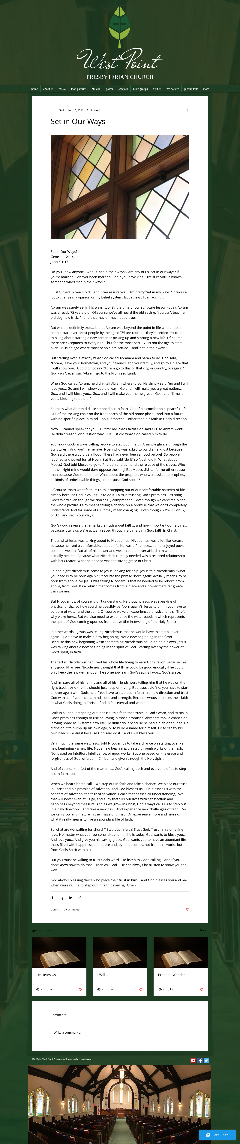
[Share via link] (80, 898)
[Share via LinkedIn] (71, 898)
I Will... (102, 974)
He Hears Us (46, 974)
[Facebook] (200, 1060)
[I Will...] (120, 952)
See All (204, 930)
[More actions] (187, 110)
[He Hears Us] (59, 952)
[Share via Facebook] (52, 898)
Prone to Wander (171, 974)
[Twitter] (206, 1060)
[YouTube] (193, 1060)
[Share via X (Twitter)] (61, 898)
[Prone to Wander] (181, 952)
